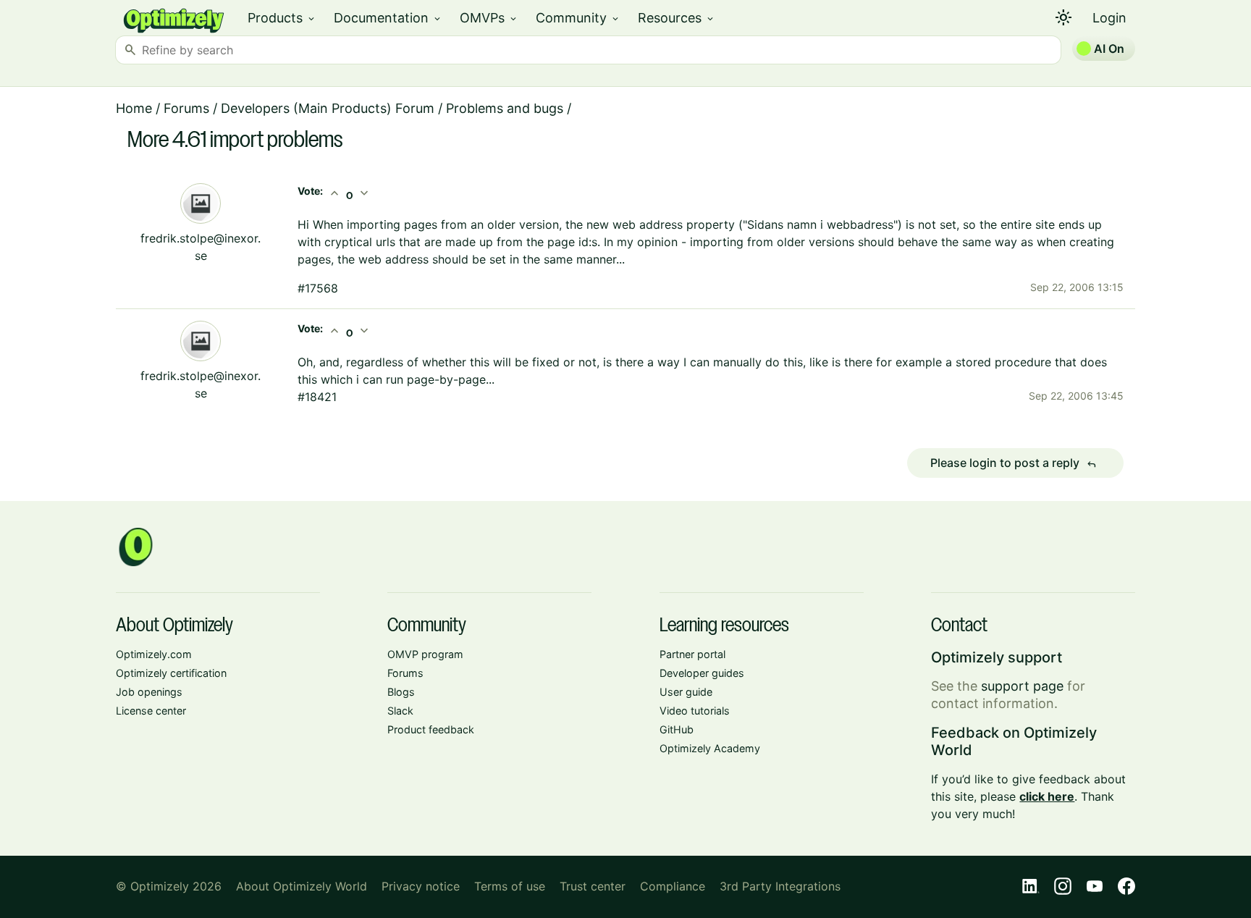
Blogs (401, 692)
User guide (686, 692)
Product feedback (430, 729)
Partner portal (692, 654)
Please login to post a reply (1013, 463)
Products (282, 17)
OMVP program (425, 654)
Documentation (388, 17)
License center (151, 710)
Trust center (593, 886)
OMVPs (489, 17)
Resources (676, 17)
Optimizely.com (154, 654)
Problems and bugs (504, 108)
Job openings (149, 692)
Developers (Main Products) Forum (327, 108)
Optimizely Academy (710, 748)
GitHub (677, 729)
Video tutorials (695, 710)
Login (1109, 17)
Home (134, 108)
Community (578, 17)
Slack (400, 710)
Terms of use (509, 886)
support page (1022, 686)
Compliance (672, 886)
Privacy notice (421, 886)
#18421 (317, 396)
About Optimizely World (301, 886)
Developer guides (702, 673)
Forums (186, 108)
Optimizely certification (171, 673)
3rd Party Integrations (780, 886)
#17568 (318, 288)
